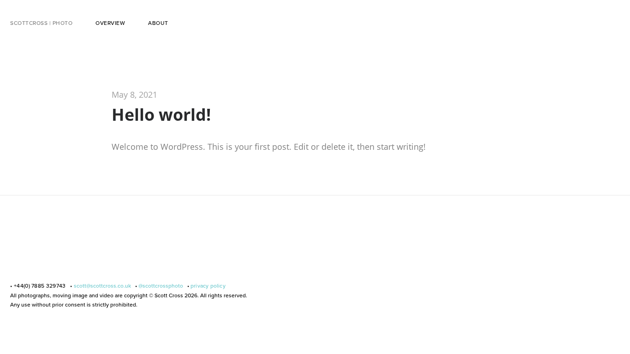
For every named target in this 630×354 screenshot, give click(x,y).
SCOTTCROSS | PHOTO (41, 23)
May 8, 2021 (134, 94)
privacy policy (208, 286)
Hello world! (161, 114)
